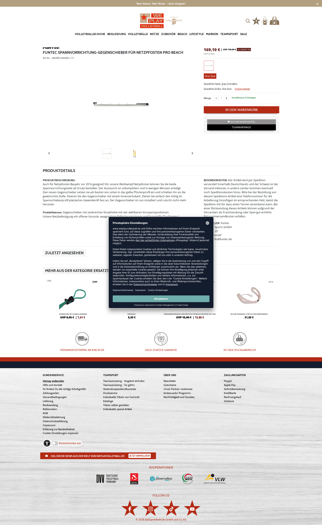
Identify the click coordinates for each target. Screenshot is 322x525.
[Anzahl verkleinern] (216, 98)
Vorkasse (229, 401)
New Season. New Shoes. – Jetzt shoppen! (161, 3)
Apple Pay (229, 385)
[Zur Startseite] (161, 20)
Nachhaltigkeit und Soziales (179, 397)
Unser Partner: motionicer (178, 389)
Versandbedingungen (55, 397)
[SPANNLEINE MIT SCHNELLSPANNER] (72, 299)
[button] (248, 20)
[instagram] (150, 508)
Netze (154, 34)
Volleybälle (138, 34)
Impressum (49, 425)
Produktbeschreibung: (59, 180)
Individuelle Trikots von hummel (121, 397)
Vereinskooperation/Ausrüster (119, 389)
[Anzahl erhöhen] (226, 98)
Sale (243, 34)
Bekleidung (116, 34)
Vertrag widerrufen (53, 381)
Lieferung (48, 401)
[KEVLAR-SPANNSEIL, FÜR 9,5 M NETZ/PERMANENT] (249, 299)
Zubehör (168, 34)
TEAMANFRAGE (241, 127)
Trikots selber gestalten (116, 405)
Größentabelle (242, 89)
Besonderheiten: (215, 180)
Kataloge (108, 401)
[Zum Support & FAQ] (256, 20)
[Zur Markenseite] (51, 48)
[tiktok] (171, 508)
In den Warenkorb (241, 110)
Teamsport (229, 34)
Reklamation (50, 409)
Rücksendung (50, 405)
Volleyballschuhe (90, 34)
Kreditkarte (230, 393)
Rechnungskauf (232, 397)
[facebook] (129, 508)
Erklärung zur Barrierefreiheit (59, 429)
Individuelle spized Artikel (117, 409)
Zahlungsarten (51, 393)
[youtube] (192, 508)
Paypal (228, 381)
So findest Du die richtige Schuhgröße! (64, 389)
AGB (45, 413)
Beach (182, 34)
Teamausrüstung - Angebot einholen (124, 381)
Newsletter (170, 381)
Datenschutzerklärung (55, 421)
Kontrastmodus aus (70, 443)
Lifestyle (196, 34)
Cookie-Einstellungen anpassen (60, 433)
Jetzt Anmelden (139, 455)
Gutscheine (170, 385)
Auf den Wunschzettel (243, 121)
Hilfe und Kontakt (52, 385)
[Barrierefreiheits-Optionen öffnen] (47, 443)
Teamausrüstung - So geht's (119, 385)
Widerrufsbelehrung (54, 417)
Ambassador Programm (177, 393)
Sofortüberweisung (234, 389)
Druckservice (110, 393)
